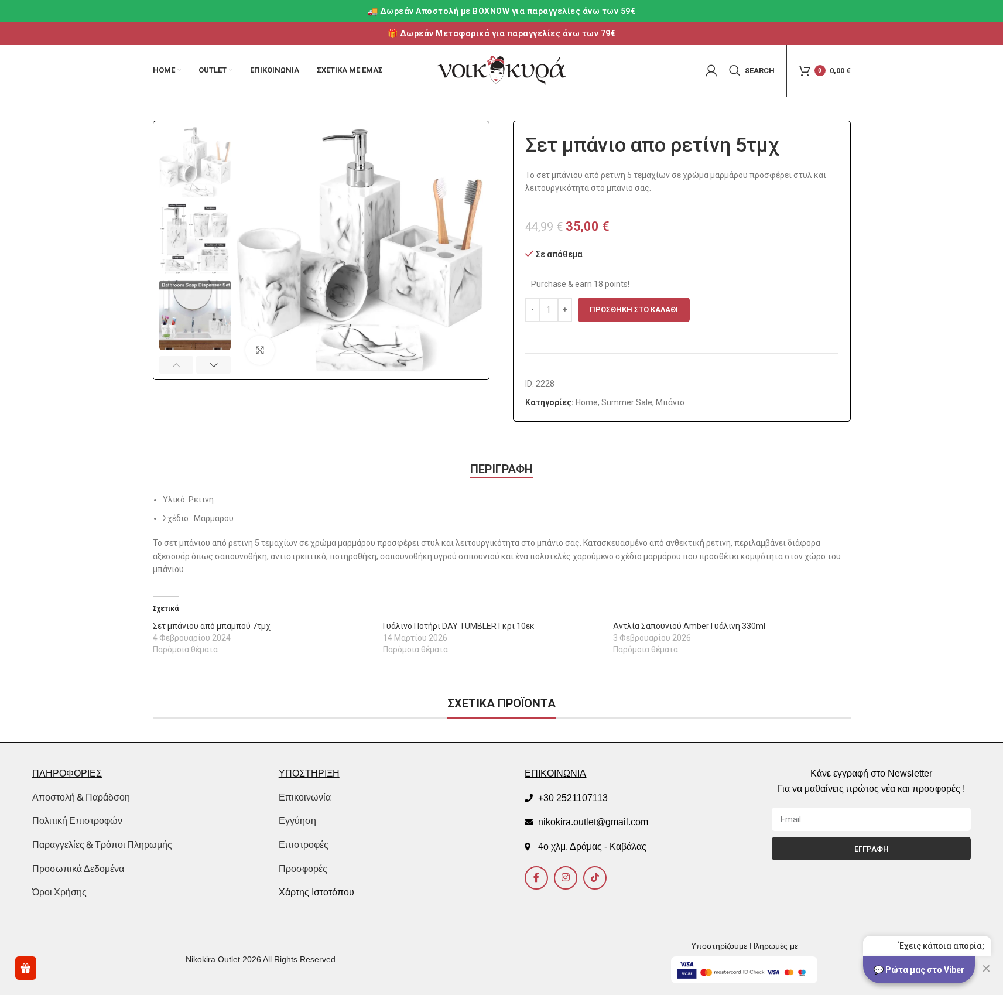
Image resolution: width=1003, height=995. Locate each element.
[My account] (711, 70)
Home (587, 402)
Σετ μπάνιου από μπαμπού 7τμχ (212, 626)
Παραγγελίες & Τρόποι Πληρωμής (102, 844)
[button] (176, 365)
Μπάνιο (670, 402)
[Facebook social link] (536, 878)
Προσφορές (303, 869)
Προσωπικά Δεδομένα (78, 868)
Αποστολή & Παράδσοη (81, 797)
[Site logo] (501, 69)
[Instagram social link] (565, 878)
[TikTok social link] (595, 878)
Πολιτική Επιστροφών (77, 820)
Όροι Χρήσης (59, 892)
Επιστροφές (303, 845)
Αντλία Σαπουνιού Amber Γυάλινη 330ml (689, 626)
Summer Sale (626, 402)
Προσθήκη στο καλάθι (634, 309)
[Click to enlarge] (260, 350)
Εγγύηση (297, 821)
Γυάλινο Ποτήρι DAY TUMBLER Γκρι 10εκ (459, 626)
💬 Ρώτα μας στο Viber (919, 970)
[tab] (501, 469)
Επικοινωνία (305, 797)
